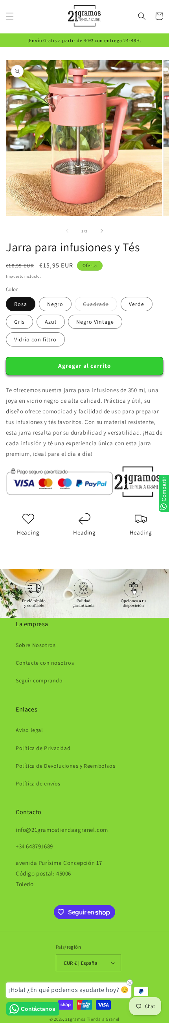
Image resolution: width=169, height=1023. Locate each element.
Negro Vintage (95, 321)
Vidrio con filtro (35, 339)
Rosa (20, 304)
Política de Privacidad (43, 748)
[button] (9, 16)
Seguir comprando (39, 680)
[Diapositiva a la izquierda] (67, 231)
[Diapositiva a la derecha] (101, 231)
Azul (51, 321)
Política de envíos (38, 783)
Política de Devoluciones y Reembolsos (65, 765)
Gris (19, 321)
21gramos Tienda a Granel (92, 1019)
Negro (55, 304)
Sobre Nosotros (35, 645)
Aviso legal (29, 730)
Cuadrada (100, 305)
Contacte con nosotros (45, 662)
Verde (136, 304)
